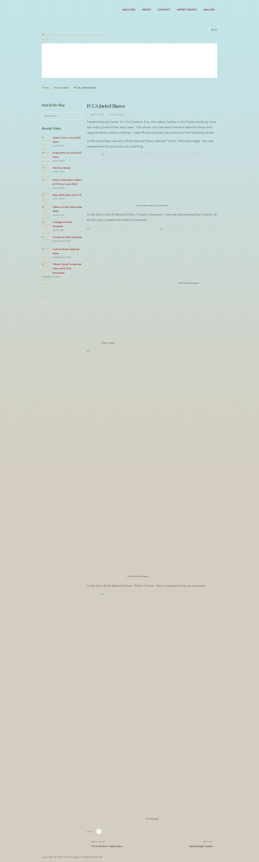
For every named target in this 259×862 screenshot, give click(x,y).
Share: (90, 831)
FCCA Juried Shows (106, 106)
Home (45, 87)
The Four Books (61, 167)
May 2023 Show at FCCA (67, 195)
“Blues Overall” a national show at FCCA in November (67, 268)
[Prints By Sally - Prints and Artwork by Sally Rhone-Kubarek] (76, 36)
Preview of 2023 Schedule (67, 237)
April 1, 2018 (97, 114)
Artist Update (61, 87)
